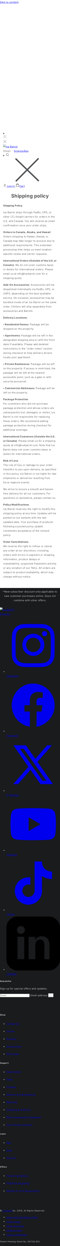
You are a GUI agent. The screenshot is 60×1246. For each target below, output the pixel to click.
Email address (39, 995)
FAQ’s (9, 1079)
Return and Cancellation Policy (22, 1217)
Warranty (11, 1102)
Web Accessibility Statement (23, 1117)
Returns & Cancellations (21, 1094)
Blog (9, 1150)
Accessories (13, 1046)
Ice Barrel (7, 1210)
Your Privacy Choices (19, 1125)
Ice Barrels (13, 1023)
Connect (5, 614)
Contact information (16, 1235)
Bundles (11, 1039)
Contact (11, 1087)
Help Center (13, 1072)
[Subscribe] (50, 995)
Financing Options (17, 1175)
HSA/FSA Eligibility (17, 1183)
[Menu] (5, 137)
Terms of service (15, 1226)
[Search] (30, 168)
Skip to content (9, 2)
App (8, 1142)
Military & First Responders (23, 1191)
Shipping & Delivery (18, 1109)
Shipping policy (14, 1230)
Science (11, 1158)
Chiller (10, 1031)
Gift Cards (12, 1054)
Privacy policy (13, 1222)
